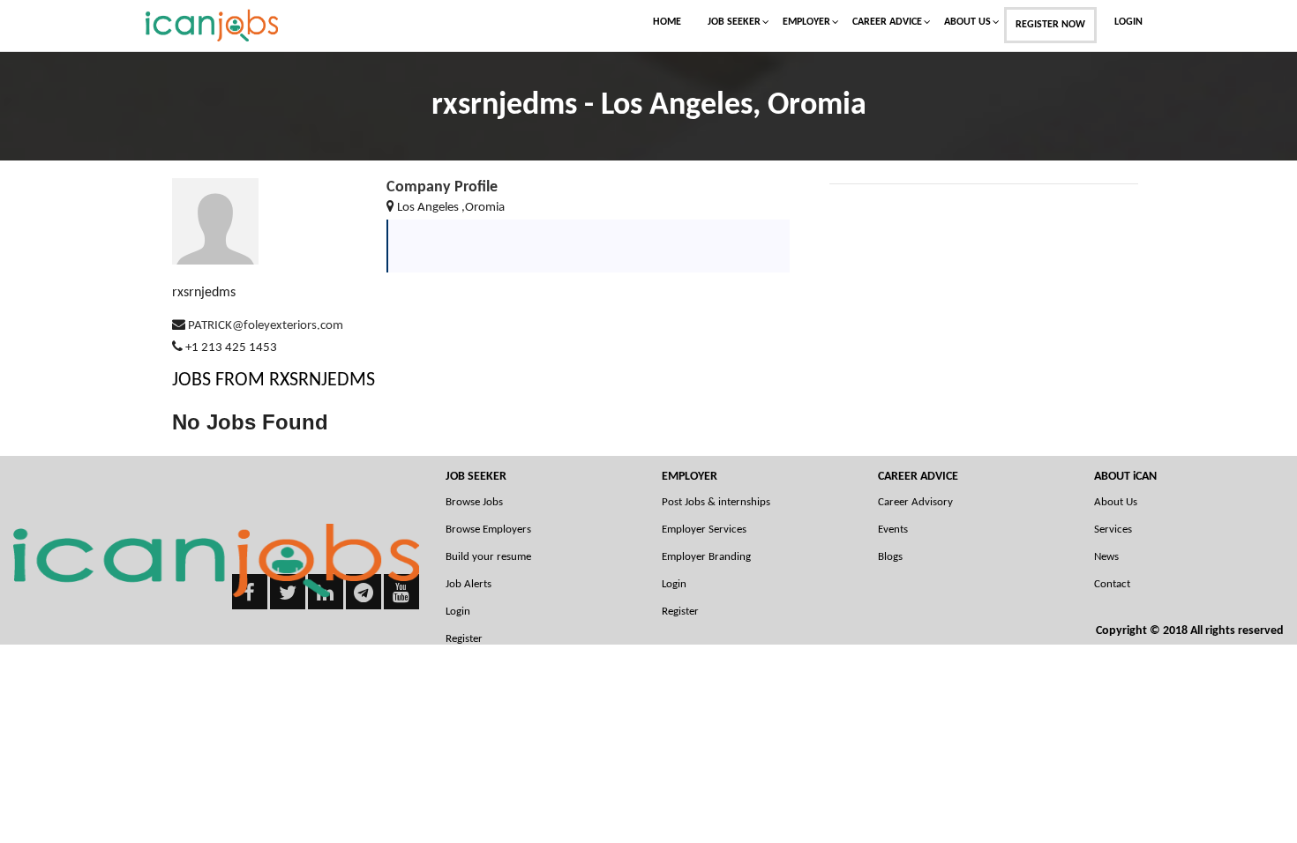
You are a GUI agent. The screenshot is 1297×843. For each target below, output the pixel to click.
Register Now (1050, 24)
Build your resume (488, 557)
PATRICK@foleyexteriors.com (265, 325)
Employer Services (704, 529)
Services (1113, 529)
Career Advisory (915, 502)
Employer (806, 22)
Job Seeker (734, 22)
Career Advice (887, 22)
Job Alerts (468, 584)
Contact (1112, 584)
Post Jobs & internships (716, 502)
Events (893, 529)
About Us (967, 22)
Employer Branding (706, 557)
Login (1128, 22)
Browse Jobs (474, 502)
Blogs (890, 557)
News (1106, 557)
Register (680, 611)
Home (667, 22)
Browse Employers (488, 529)
